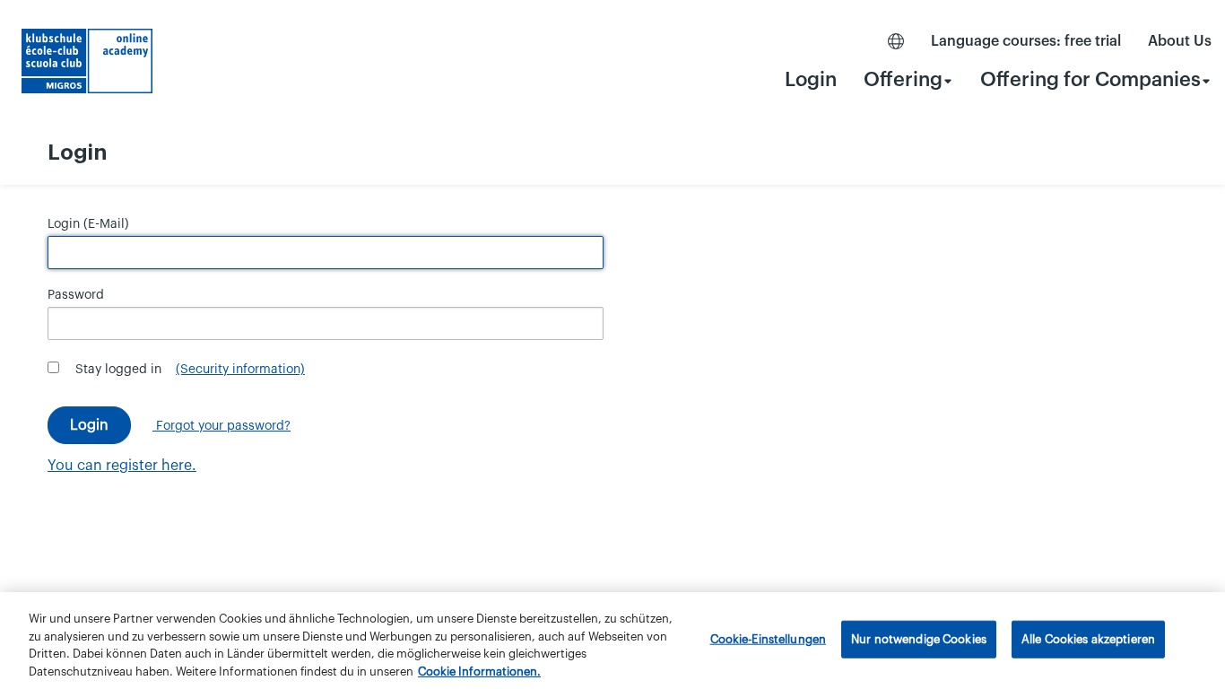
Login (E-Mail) (88, 224)
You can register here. (122, 465)
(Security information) (240, 369)
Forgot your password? (221, 426)
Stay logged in (118, 369)
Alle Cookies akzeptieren (1088, 639)
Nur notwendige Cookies (918, 639)
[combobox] (908, 79)
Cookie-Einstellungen (768, 639)
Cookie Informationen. (479, 670)
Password (76, 295)
